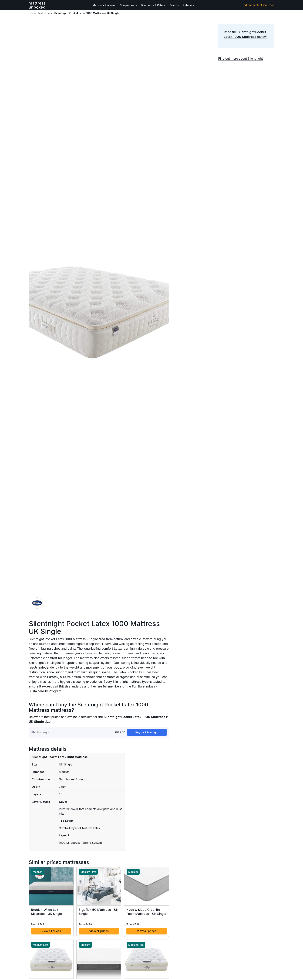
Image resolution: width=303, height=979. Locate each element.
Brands (174, 5)
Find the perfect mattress (257, 5)
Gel (61, 779)
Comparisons (128, 5)
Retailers (188, 5)
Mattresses (45, 13)
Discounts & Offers (153, 5)
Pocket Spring (74, 779)
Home (32, 13)
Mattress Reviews (104, 5)
